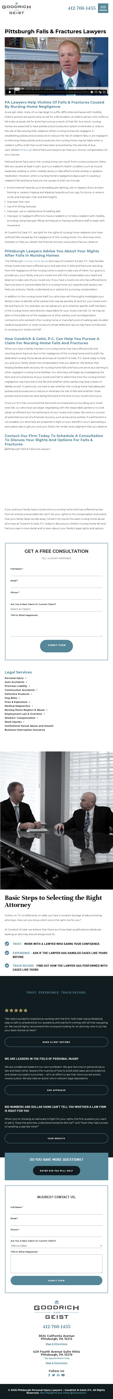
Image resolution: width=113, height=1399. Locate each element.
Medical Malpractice (17, 706)
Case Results (56, 1138)
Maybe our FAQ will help (56, 1170)
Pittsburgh (25, 150)
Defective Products (17, 694)
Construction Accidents (20, 690)
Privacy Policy (62, 1392)
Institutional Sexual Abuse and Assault (29, 726)
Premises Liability (16, 686)
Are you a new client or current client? (33, 604)
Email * (14, 580)
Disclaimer (80, 1392)
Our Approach (56, 1090)
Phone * (15, 592)
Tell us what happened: (24, 615)
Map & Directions (56, 1344)
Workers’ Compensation (20, 718)
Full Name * (17, 569)
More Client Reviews (56, 1042)
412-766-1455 (56, 1326)
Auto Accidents (14, 682)
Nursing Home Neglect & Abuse (25, 710)
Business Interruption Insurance (25, 729)
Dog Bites (11, 698)
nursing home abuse (36, 261)
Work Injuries (13, 722)
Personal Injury (14, 678)
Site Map (45, 1392)
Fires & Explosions (16, 702)
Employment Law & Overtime (23, 714)
